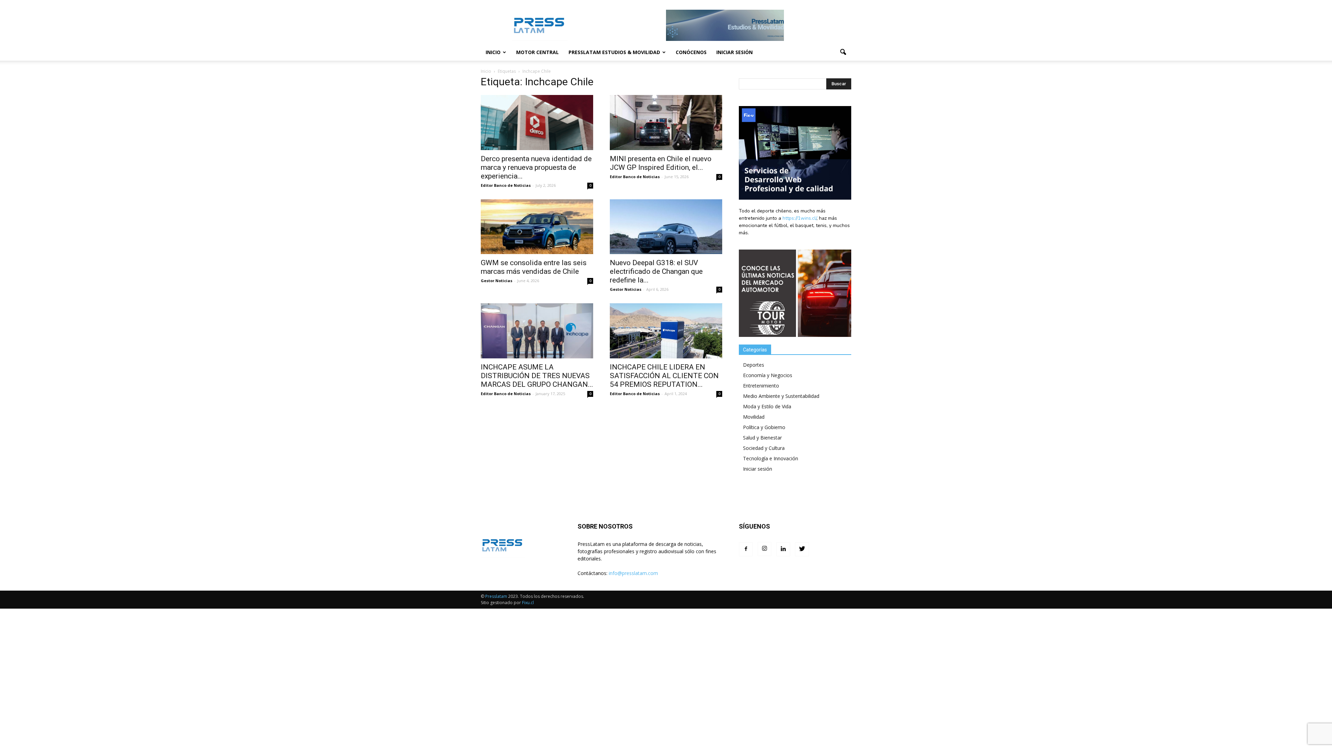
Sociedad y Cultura (764, 448)
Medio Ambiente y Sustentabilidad (781, 396)
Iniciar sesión (734, 52)
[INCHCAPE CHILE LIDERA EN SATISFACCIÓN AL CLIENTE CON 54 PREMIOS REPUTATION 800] (666, 330)
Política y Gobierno (764, 427)
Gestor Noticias (496, 280)
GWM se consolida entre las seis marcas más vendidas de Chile (534, 267)
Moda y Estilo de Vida (767, 406)
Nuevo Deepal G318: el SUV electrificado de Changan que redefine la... (656, 271)
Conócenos (691, 52)
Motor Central (537, 52)
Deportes (753, 365)
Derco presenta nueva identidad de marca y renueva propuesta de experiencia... (536, 167)
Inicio (493, 52)
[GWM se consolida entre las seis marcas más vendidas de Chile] (537, 226)
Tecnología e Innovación (770, 458)
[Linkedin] (783, 549)
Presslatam (496, 596)
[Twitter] (802, 549)
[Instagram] (764, 549)
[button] (843, 52)
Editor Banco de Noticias (506, 185)
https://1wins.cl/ (800, 218)
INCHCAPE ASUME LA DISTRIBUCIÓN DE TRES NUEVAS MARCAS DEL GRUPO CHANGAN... (537, 376)
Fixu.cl (528, 603)
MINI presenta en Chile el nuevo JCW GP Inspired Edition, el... (660, 163)
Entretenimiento (761, 385)
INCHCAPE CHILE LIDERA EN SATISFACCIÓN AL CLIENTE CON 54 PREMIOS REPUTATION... (664, 376)
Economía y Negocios (767, 375)
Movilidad (754, 416)
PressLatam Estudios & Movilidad (614, 52)
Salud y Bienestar (762, 437)
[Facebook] (746, 549)
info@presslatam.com (633, 573)
